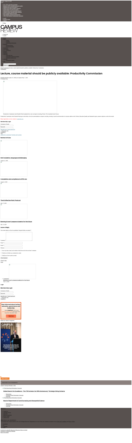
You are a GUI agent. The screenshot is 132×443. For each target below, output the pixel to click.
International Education (11, 43)
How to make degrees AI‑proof (10, 13)
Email (2, 245)
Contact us (5, 411)
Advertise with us (7, 412)
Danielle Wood (4, 77)
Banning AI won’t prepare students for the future (16, 222)
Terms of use (6, 417)
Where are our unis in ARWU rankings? (12, 8)
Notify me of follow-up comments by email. (11, 253)
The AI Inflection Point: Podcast (11, 200)
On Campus (6, 49)
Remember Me (5, 130)
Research (5, 44)
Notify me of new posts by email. (9, 255)
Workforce (5, 48)
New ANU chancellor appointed (10, 4)
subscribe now (20, 119)
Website (2, 248)
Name (2, 242)
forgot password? (11, 129)
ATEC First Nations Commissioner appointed (13, 15)
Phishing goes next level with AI (10, 7)
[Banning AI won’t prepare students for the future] (14, 218)
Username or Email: (5, 124)
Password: (3, 126)
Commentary (6, 68)
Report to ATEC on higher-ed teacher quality (13, 6)
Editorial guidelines (7, 415)
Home (2, 68)
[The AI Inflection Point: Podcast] (14, 197)
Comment (3, 240)
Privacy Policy (6, 416)
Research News (9, 45)
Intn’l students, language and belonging (11, 14)
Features (5, 51)
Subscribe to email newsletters (12, 56)
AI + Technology (7, 50)
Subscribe (5, 54)
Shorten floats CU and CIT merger (10, 9)
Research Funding (10, 46)
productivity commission (6, 134)
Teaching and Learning (16, 134)
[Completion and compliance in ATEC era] (14, 176)
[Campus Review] (11, 32)
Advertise (5, 59)
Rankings (5, 52)
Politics (7, 40)
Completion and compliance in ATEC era (14, 179)
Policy (4, 39)
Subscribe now (9, 55)
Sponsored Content (10, 60)
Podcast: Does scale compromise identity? (12, 11)
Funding (8, 41)
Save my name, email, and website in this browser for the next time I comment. (19, 250)
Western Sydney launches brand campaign (12, 12)
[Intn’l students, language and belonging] (14, 154)
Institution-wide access (11, 57)
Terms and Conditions (61, 421)
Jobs (4, 61)
